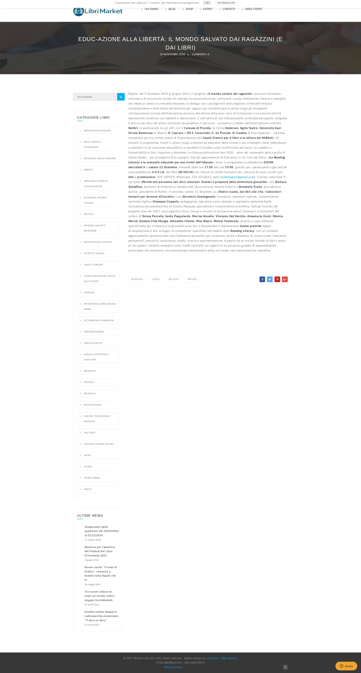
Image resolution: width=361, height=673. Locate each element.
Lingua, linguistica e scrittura (96, 357)
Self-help (89, 433)
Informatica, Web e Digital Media (100, 306)
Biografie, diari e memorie (100, 158)
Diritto (88, 170)
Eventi (207, 9)
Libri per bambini (94, 332)
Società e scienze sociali (99, 444)
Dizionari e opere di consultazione (96, 183)
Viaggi (87, 489)
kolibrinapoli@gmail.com (237, 177)
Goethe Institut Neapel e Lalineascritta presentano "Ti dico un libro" (101, 616)
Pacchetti (90, 371)
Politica (89, 382)
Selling (173, 279)
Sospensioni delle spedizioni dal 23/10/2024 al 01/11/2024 (102, 531)
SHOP (189, 9)
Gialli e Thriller (93, 265)
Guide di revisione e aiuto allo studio (99, 278)
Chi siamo (152, 9)
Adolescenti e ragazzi (97, 130)
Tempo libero (92, 478)
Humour (89, 292)
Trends (192, 279)
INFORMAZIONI (226, 3)
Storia (88, 466)
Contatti (228, 9)
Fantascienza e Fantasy (98, 242)
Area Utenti (253, 9)
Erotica (88, 214)
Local (156, 279)
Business (137, 279)
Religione (90, 393)
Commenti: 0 (201, 54)
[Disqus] (208, 343)
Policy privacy (174, 667)
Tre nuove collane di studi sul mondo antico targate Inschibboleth (100, 596)
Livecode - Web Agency (221, 658)
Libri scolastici (93, 343)
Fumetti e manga (94, 253)
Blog (172, 9)
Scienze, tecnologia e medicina (97, 418)
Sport (87, 455)
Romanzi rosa (92, 405)
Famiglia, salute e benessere (94, 228)
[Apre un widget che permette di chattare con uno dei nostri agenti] (346, 666)
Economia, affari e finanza (95, 200)
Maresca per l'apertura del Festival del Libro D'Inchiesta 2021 (100, 551)
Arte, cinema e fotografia (92, 144)
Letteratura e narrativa (99, 320)
